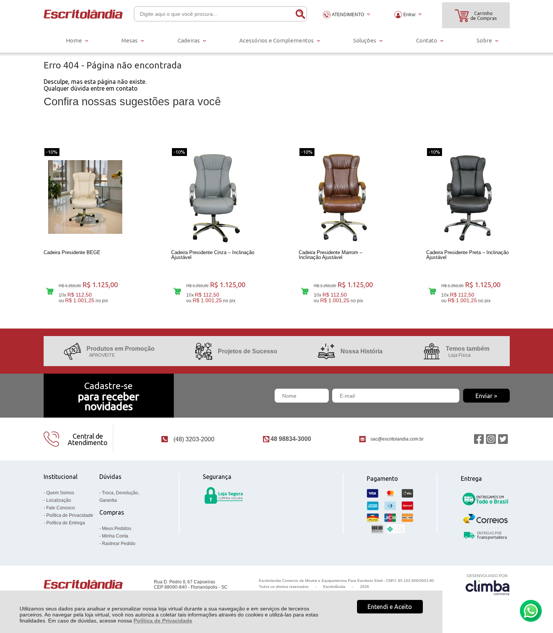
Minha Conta (115, 536)
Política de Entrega (65, 522)
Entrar (409, 14)
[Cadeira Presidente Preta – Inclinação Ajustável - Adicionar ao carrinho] (432, 291)
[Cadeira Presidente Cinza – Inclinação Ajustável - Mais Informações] (213, 197)
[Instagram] (491, 439)
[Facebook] (479, 439)
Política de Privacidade (163, 621)
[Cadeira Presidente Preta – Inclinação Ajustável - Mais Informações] (468, 197)
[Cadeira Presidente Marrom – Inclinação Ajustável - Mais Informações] (340, 197)
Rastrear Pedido (118, 543)
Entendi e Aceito (390, 606)
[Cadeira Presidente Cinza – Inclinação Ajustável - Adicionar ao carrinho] (177, 291)
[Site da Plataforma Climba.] (487, 584)
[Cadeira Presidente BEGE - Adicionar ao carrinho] (50, 291)
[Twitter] (503, 439)
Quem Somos (60, 492)
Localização (58, 500)
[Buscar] (300, 14)
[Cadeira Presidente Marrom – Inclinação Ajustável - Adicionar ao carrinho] (305, 291)
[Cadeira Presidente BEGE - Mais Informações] (85, 197)
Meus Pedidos (116, 528)
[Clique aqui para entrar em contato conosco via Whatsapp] (531, 611)
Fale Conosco (60, 507)
